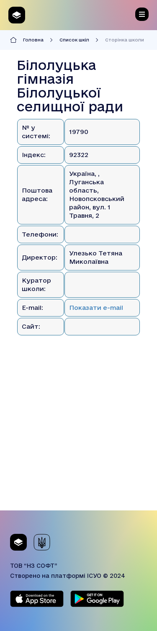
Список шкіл (74, 39)
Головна (33, 39)
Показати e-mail (96, 307)
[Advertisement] (78, 431)
